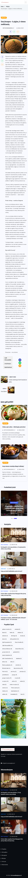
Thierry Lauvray (15, 687)
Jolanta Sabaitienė (7, 655)
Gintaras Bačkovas (7, 648)
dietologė (14, 635)
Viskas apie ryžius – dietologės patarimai (13, 427)
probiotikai (5, 674)
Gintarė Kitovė (19, 648)
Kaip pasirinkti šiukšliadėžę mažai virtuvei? (11, 571)
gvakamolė (16, 652)
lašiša (12, 661)
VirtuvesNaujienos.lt (9, 430)
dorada (22, 635)
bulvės (12, 632)
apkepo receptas (6, 629)
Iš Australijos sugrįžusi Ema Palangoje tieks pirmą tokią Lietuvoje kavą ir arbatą (14, 508)
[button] (11, 518)
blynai (4, 632)
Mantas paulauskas (7, 665)
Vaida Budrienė (8, 367)
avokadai (17, 629)
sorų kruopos (8, 363)
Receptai (4, 855)
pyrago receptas (6, 678)
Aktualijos (4, 852)
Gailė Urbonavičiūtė (8, 359)
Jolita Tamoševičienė (7, 658)
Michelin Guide (6, 668)
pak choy (13, 671)
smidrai (22, 681)
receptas (5, 681)
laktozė (4, 661)
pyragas (14, 674)
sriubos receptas (14, 684)
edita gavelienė (14, 639)
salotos (14, 681)
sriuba (4, 684)
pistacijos (22, 671)
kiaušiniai (18, 658)
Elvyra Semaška (19, 642)
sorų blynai (14, 352)
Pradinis (4, 849)
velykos (4, 694)
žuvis (22, 694)
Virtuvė (4, 861)
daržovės (5, 635)
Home (2, 6)
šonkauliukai (13, 694)
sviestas (5, 687)
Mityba (8, 6)
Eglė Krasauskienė (7, 642)
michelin (18, 665)
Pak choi (4, 671)
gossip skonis (6, 652)
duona (4, 639)
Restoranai (5, 864)
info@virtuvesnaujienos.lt (8, 763)
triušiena (5, 691)
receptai (17, 678)
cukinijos (20, 632)
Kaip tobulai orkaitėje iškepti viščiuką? (13, 466)
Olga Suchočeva (18, 668)
